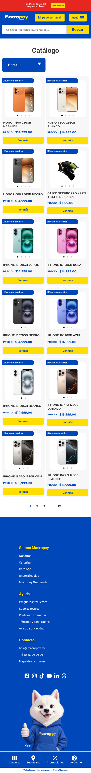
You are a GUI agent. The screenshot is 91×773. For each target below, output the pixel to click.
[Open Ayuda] (81, 762)
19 (59, 506)
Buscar (78, 29)
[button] (81, 17)
